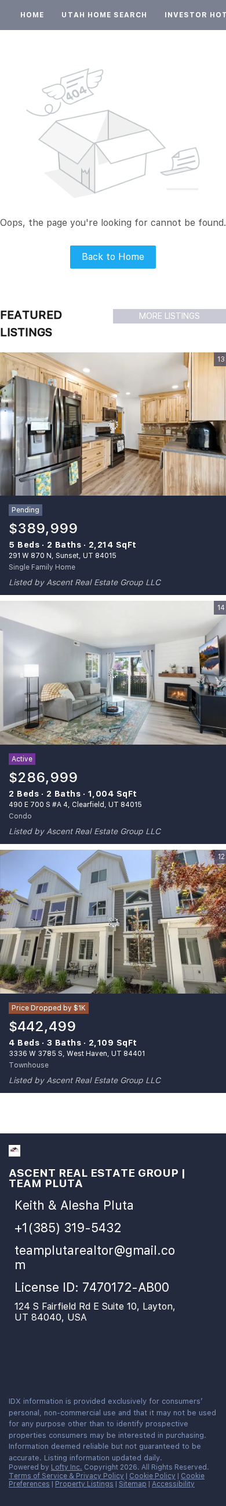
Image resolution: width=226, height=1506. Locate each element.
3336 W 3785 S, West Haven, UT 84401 (77, 1054)
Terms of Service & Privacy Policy (66, 1476)
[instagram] (37, 1362)
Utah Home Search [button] (104, 15)
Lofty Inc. (66, 1467)
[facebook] (14, 1362)
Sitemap (133, 1484)
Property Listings (84, 1484)
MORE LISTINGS (169, 316)
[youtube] (60, 1362)
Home (32, 15)
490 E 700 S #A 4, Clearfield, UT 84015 (75, 805)
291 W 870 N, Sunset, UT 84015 (62, 556)
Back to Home (113, 256)
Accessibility (173, 1484)
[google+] (83, 1362)
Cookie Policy (152, 1476)
